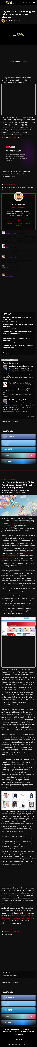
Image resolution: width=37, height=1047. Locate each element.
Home (7, 1029)
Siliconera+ (27, 1029)
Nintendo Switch (6, 8)
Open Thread (16, 1029)
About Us (7, 1032)
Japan (13, 187)
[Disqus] (18, 254)
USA (3, 190)
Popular (15, 360)
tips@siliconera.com (22, 1044)
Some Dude (13, 137)
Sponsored (11, 479)
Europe (7, 187)
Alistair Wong (13, 20)
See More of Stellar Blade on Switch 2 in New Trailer (17, 377)
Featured (4, 479)
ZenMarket (30, 596)
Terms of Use (28, 1032)
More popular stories (9, 353)
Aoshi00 (12, 383)
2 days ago (13, 413)
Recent (9, 360)
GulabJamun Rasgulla (17, 366)
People (4, 360)
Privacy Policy (19, 1034)
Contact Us (17, 1032)
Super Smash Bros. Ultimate (24, 187)
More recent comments (9, 421)
